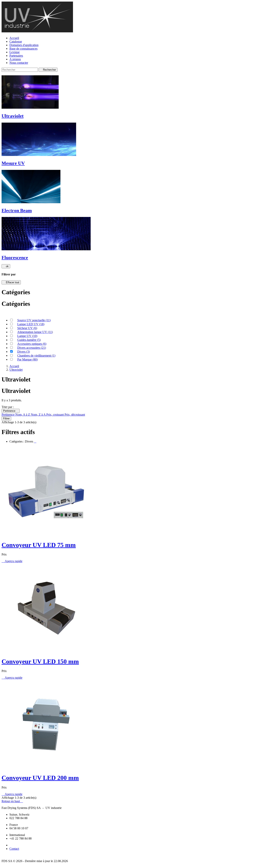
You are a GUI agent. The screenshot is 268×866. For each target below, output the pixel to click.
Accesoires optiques (31, 343)
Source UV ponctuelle (34, 320)
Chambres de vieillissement (36, 355)
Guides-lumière (29, 339)
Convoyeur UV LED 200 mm (40, 777)
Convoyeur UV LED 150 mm (40, 661)
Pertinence (10, 410)
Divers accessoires (31, 347)
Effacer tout (11, 282)
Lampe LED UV (30, 324)
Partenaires (16, 55)
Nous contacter (18, 62)
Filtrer (6, 418)
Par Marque (27, 359)
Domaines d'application (23, 45)
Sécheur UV (27, 328)
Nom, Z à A (38, 414)
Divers (23, 351)
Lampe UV (27, 336)
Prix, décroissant (75, 414)
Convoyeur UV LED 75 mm (39, 544)
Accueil (14, 38)
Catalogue (15, 41)
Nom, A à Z (23, 414)
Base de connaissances (23, 48)
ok (6, 266)
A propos (15, 59)
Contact (14, 848)
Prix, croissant (55, 414)
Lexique (14, 52)
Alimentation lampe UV (35, 332)
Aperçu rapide (12, 561)
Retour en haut (12, 801)
